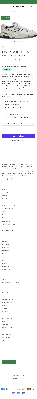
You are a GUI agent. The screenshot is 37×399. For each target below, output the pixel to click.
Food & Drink (6, 334)
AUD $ (18, 371)
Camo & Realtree (7, 299)
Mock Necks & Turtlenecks (10, 282)
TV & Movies (6, 337)
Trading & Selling (7, 208)
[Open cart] (34, 6)
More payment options (18, 140)
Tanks (4, 279)
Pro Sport (5, 296)
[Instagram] (7, 179)
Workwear (5, 305)
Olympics (5, 324)
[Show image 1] (14, 41)
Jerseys (4, 273)
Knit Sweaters (6, 266)
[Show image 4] (20, 41)
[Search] (31, 6)
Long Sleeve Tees (7, 276)
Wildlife (4, 308)
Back (7, 17)
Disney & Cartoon (7, 302)
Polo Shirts (5, 250)
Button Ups (5, 244)
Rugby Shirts (6, 247)
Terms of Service (7, 218)
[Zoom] (33, 26)
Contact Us (5, 196)
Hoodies (4, 263)
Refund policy (6, 221)
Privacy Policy (6, 215)
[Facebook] (3, 179)
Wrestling (5, 331)
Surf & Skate (6, 312)
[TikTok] (11, 179)
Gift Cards (5, 192)
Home (3, 11)
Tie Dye (4, 340)
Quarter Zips (6, 270)
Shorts (4, 257)
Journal (4, 211)
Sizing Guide (5, 199)
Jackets (4, 241)
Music (4, 321)
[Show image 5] (22, 41)
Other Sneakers (12, 11)
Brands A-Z (5, 293)
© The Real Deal (18, 375)
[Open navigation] (3, 6)
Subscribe (9, 362)
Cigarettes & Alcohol (8, 318)
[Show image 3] (18, 41)
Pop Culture (6, 315)
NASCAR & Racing (7, 328)
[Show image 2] (16, 41)
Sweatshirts (6, 238)
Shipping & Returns (8, 205)
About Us (5, 189)
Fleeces (4, 260)
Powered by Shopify (18, 378)
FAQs (3, 202)
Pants (4, 254)
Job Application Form (8, 224)
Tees (3, 235)
